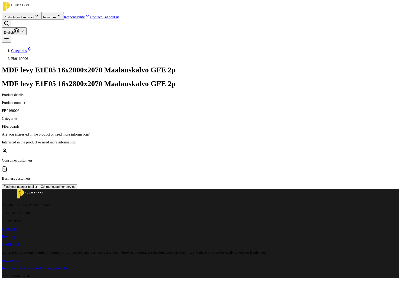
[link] (205, 59)
